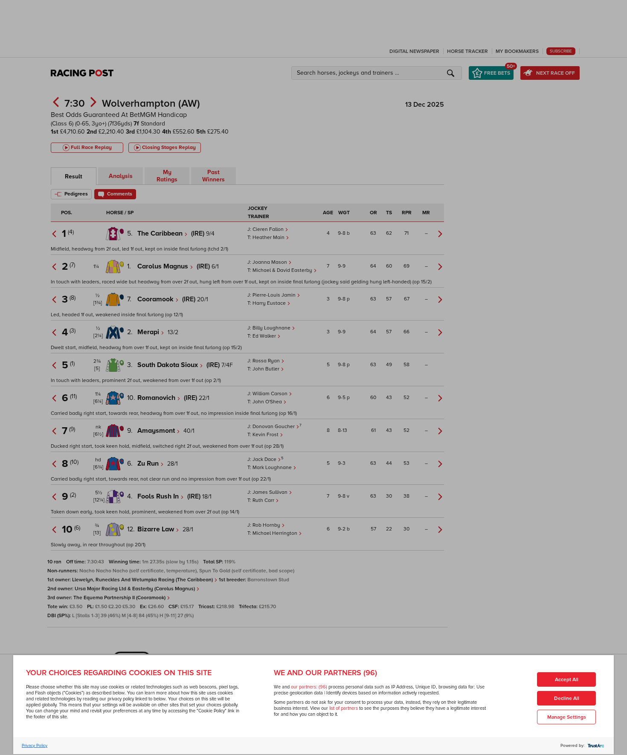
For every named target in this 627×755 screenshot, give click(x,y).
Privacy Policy (34, 745)
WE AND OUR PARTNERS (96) (325, 672)
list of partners (343, 708)
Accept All (566, 679)
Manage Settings (566, 717)
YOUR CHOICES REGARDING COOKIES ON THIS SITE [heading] (119, 672)
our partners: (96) (309, 687)
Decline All (566, 698)
